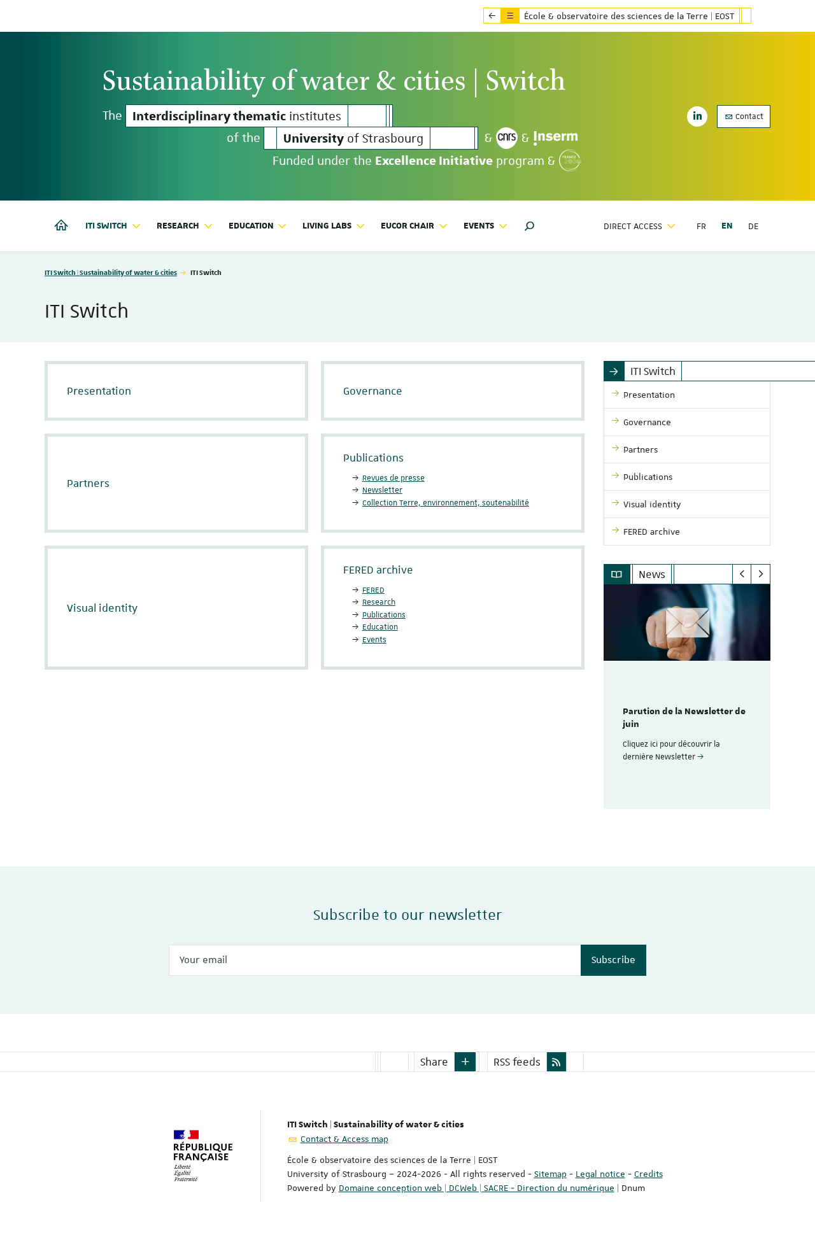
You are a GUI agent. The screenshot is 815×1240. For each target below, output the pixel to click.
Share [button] (434, 1062)
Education (380, 627)
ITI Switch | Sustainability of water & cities (111, 272)
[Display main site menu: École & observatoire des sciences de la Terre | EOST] (492, 16)
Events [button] (479, 226)
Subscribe (613, 960)
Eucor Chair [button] (407, 226)
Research (378, 602)
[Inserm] (555, 138)
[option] (687, 696)
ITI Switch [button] (106, 226)
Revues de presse (393, 478)
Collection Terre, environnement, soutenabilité (445, 503)
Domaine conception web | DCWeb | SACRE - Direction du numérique (476, 1188)
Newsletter (382, 490)
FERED (373, 590)
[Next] (760, 574)
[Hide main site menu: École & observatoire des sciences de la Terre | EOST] (756, 16)
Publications (384, 615)
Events (374, 640)
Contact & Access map (344, 1139)
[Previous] (742, 574)
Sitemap (550, 1174)
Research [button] (178, 226)
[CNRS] (506, 138)
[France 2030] (570, 160)
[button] (530, 226)
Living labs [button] (326, 226)
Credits (648, 1174)
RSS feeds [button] (517, 1062)
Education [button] (251, 226)
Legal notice (600, 1174)
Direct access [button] (633, 226)
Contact (748, 116)
